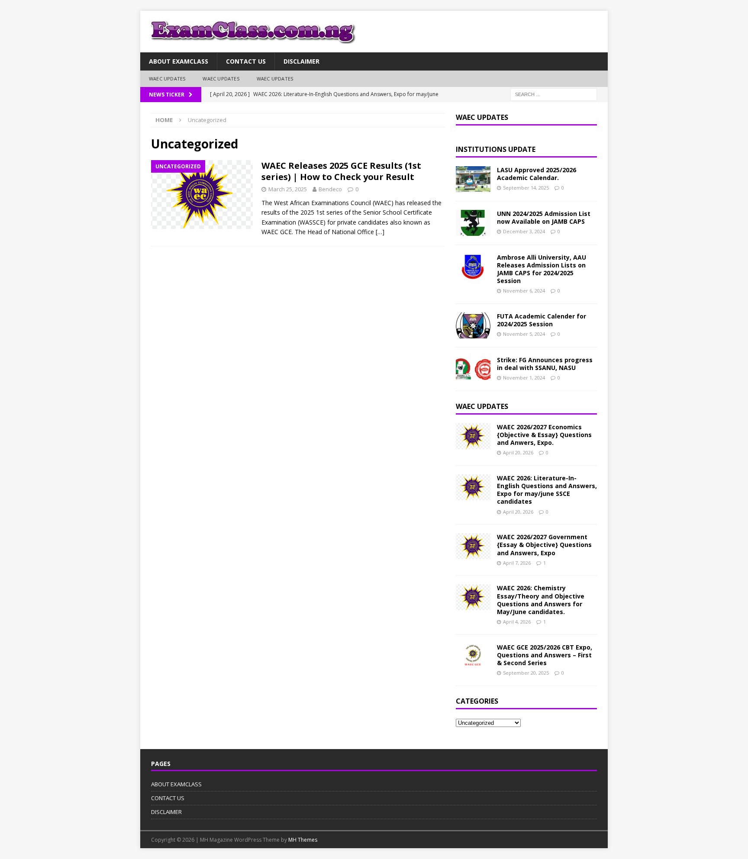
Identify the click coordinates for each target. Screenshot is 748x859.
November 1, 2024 (524, 377)
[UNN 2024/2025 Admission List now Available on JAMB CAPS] (473, 223)
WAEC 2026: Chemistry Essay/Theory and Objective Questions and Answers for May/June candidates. (540, 600)
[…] (380, 232)
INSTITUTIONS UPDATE (495, 149)
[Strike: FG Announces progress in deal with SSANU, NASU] (473, 369)
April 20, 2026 (518, 452)
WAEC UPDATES (167, 78)
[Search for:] (553, 94)
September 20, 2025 (526, 672)
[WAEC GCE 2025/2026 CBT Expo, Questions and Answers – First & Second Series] (473, 656)
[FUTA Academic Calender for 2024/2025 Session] (473, 325)
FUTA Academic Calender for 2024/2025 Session (541, 320)
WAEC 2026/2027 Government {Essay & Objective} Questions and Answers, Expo (544, 545)
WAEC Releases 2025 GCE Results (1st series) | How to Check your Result (341, 171)
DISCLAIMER (301, 61)
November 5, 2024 (524, 334)
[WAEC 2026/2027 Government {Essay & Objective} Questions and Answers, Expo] (473, 546)
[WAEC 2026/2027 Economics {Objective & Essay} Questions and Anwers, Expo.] (473, 436)
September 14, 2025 (526, 187)
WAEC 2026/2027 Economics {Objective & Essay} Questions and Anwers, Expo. (544, 435)
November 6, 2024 (524, 290)
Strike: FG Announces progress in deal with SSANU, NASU (545, 364)
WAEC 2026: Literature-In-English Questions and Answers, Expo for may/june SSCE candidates (547, 490)
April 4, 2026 (517, 621)
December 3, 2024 (524, 231)
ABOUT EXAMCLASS (178, 61)
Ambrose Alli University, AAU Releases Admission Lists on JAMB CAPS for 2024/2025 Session (541, 269)
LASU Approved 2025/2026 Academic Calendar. (536, 174)
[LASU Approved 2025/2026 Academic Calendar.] (473, 179)
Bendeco (330, 189)
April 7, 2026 (517, 563)
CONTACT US (246, 61)
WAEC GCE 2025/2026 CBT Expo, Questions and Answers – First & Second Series (544, 655)
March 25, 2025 (287, 189)
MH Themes (302, 839)
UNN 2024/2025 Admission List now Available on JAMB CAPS (543, 217)
